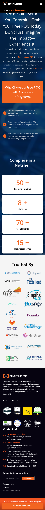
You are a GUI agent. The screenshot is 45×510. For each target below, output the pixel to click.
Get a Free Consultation (23, 506)
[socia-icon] (3, 400)
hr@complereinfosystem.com (19, 437)
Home (5, 10)
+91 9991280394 (14, 448)
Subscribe (28, 478)
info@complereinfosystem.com (19, 445)
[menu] (41, 4)
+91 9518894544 (14, 439)
